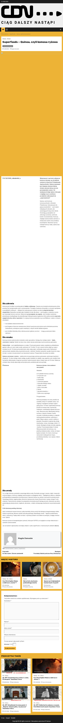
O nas (3, 718)
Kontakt (13, 718)
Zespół (8, 718)
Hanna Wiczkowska (8, 586)
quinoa (16, 548)
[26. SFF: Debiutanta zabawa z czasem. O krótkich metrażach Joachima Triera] (47, 693)
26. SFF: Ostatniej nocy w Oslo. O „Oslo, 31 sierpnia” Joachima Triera (15, 678)
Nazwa (6, 621)
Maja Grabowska (15, 682)
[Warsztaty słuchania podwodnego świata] (31, 569)
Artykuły (4, 38)
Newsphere (35, 721)
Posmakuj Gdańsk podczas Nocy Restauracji (47, 552)
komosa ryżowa (9, 548)
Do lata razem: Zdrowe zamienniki (12, 552)
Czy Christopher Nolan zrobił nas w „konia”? (10, 582)
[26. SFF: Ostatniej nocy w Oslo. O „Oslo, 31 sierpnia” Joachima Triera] (16, 666)
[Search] (61, 29)
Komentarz (7, 601)
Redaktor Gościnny (28, 586)
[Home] (3, 29)
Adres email (8, 628)
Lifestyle (9, 38)
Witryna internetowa (9, 634)
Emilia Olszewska (49, 586)
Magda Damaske (15, 49)
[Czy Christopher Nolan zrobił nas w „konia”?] (10, 569)
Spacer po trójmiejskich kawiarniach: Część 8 (52, 582)
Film (8, 578)
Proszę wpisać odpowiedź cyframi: (14, 641)
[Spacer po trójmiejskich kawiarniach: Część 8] (52, 569)
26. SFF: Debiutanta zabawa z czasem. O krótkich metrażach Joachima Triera (47, 706)
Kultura (10, 578)
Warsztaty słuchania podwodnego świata (30, 582)
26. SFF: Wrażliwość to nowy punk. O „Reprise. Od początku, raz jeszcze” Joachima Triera (14, 706)
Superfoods (22, 548)
